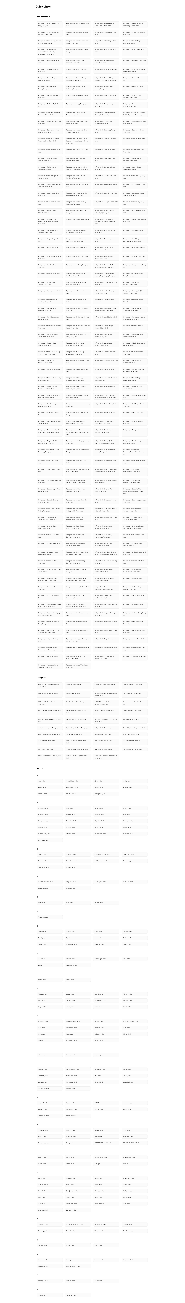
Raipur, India (70, 1157)
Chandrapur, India (128, 854)
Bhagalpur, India (71, 821)
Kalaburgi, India (43, 1021)
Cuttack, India (70, 867)
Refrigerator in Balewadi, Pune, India (134, 60)
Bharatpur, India (128, 821)
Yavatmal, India (71, 1295)
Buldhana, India (128, 833)
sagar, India (41, 1178)
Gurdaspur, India (71, 944)
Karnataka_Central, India (130, 1021)
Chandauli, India (71, 854)
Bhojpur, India (99, 827)
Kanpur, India (99, 1021)
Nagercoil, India (43, 1103)
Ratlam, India (70, 1164)
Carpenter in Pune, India (73, 684)
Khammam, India (71, 1027)
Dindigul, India (70, 888)
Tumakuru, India (128, 1231)
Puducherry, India (43, 1143)
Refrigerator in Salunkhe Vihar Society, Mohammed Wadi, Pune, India (133, 491)
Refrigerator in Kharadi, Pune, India (134, 256)
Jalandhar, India (100, 994)
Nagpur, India (70, 1103)
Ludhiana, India (99, 1055)
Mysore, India (70, 1088)
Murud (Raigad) (128, 1082)
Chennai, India (42, 861)
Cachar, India (42, 854)
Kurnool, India (99, 1040)
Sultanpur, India (99, 1203)
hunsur (40, 965)
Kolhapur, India (99, 1034)
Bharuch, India (42, 827)
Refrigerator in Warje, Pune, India (48, 656)
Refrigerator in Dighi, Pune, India (105, 149)
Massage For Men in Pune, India (76, 719)
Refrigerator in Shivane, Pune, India (49, 543)
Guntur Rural (127, 938)
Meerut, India (127, 1076)
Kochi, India (41, 1034)
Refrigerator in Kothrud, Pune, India (49, 273)
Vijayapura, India (128, 1260)
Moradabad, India (71, 1082)
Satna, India (41, 1191)
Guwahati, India (99, 944)
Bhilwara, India (70, 827)
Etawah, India (99, 902)
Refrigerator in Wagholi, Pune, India (106, 639)
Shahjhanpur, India (72, 1191)
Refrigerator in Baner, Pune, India (76, 69)
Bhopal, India (127, 827)
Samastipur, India (128, 1178)
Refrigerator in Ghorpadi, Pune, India (106, 184)
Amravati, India (127, 787)
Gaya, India (98, 931)
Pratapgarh (98, 1136)
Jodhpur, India (99, 1007)
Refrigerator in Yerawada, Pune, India (134, 656)
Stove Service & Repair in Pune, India (78, 749)
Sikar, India (41, 1197)
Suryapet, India (71, 1210)
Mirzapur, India (42, 1082)
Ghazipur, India (127, 931)
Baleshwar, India (43, 808)
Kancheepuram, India (73, 1021)
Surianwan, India (43, 1210)
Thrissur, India (127, 1224)
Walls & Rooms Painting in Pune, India (49, 755)
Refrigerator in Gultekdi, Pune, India (106, 193)
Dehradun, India (128, 882)
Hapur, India (41, 959)
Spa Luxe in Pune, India (45, 749)
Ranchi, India (42, 1164)
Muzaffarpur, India (43, 1088)
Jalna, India (41, 1000)
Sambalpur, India (43, 1184)
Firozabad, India (43, 917)
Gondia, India (42, 938)
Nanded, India (42, 1109)
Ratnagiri (97, 1164)
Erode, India (41, 902)
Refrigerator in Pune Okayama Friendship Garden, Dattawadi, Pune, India (78, 432)
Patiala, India (99, 1130)
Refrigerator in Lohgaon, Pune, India (49, 291)
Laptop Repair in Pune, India (132, 710)
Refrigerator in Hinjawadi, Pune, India (77, 219)
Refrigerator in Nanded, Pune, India (49, 369)
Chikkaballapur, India (101, 861)
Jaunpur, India (127, 1000)
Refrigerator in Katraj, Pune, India (76, 247)
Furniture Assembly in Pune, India (76, 702)
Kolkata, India (127, 1034)
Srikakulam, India (71, 1203)
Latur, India (41, 1055)
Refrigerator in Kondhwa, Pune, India (77, 265)
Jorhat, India (127, 1007)
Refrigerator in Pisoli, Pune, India (133, 412)
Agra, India (41, 781)
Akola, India (126, 781)
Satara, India (127, 1184)
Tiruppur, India (99, 1231)
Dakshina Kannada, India (45, 882)
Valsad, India (70, 1260)
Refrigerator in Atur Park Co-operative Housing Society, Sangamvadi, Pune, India (47, 52)
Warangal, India (43, 1280)
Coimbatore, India (43, 867)
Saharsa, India (70, 1178)
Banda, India (127, 808)
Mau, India (98, 1076)
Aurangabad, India (100, 794)
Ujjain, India (98, 1245)
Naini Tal (97, 1103)
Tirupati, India (70, 1231)
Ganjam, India (42, 931)
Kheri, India (126, 1027)
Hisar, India (126, 959)
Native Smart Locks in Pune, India (48, 728)
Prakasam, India (71, 1136)
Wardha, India (70, 1280)
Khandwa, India (99, 1027)
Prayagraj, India (128, 1136)
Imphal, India (42, 979)
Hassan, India (70, 959)
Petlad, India (42, 1136)
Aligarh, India (42, 787)
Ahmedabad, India (72, 781)
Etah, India (69, 902)
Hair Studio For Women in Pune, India (49, 710)
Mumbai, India (99, 1082)
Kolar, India (69, 1034)
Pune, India (69, 1143)
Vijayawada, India (43, 1266)
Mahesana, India (100, 1069)
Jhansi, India (70, 1007)
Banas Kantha (99, 808)
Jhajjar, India (42, 1007)
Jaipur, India (70, 994)
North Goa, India (71, 1115)
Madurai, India (42, 1069)
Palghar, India (70, 1130)
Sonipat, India (42, 1203)
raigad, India (42, 1157)
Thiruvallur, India (43, 1224)
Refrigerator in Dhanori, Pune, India (134, 138)
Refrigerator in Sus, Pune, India (132, 578)
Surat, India (126, 1203)
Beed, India (126, 814)
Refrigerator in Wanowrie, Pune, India (77, 647)
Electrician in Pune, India (74, 693)
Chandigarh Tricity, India (102, 854)
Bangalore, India (43, 814)
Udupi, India (70, 1245)
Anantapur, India (71, 794)
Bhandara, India (99, 821)
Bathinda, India (99, 814)
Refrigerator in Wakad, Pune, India (133, 639)
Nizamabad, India (43, 1115)
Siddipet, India (127, 1191)
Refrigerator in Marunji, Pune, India (134, 325)
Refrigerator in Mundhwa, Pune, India (106, 360)
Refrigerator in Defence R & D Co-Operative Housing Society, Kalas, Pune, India (77, 141)
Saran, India (98, 1184)
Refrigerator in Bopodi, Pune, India (105, 95)
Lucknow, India (71, 1055)
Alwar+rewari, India (72, 787)
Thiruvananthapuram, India (74, 1224)
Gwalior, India (127, 944)
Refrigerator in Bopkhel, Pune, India (77, 95)
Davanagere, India (100, 882)
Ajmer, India (98, 781)
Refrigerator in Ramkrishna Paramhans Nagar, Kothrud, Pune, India (134, 452)
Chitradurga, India (128, 861)
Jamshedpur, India (100, 1000)
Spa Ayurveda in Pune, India (103, 740)
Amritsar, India (42, 794)
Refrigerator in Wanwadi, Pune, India (106, 647)
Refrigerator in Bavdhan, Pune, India (106, 69)
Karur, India (41, 1027)
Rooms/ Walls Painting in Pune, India (134, 728)
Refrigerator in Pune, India (131, 430)
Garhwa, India (70, 931)
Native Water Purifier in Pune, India (77, 728)
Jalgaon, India (127, 994)
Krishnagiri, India (71, 1040)
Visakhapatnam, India (73, 1266)
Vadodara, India (43, 1260)
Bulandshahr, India (100, 833)
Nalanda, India (127, 1103)
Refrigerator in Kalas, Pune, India (133, 230)
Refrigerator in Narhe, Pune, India (105, 369)
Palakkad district (43, 1130)
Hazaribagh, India (100, 959)
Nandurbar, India (71, 1109)
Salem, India (98, 1178)
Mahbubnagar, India (72, 1069)
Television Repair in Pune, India (132, 749)
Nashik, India (99, 1109)
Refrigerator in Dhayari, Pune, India (77, 149)
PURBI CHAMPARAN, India (131, 1143)
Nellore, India (127, 1109)
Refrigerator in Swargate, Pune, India (77, 587)
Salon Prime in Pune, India (103, 734)
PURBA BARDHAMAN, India (103, 1143)
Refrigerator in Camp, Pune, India (76, 104)
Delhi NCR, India (43, 888)
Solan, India (98, 1197)
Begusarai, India (43, 821)
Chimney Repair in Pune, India (132, 684)
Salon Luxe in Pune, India (74, 734)
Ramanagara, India (129, 1157)
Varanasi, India (99, 1260)
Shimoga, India (99, 1191)
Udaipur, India (42, 1245)
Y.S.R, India (41, 1295)
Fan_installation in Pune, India (132, 693)
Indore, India (70, 979)
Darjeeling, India (71, 882)
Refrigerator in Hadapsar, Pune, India (106, 202)
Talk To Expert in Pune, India (103, 749)
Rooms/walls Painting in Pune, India (49, 734)
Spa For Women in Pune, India (132, 740)
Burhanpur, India (43, 840)
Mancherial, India (71, 1076)
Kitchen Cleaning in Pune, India (104, 710)
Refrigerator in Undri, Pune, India (133, 604)
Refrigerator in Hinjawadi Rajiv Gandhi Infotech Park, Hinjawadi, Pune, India (48, 221)
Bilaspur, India (70, 833)
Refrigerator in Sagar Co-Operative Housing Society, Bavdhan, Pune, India (106, 471)
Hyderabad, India (71, 965)
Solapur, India (127, 1197)
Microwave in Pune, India (131, 719)
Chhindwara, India (72, 861)
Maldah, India (127, 1069)
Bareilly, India (70, 814)
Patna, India (126, 1130)
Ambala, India (99, 787)
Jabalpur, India (42, 994)
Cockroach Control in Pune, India (48, 693)
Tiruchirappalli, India (44, 1231)
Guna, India (98, 938)
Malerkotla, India (43, 1076)
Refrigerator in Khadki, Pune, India (77, 256)
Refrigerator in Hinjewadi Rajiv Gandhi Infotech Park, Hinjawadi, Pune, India (105, 221)
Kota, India (41, 1040)
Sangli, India (70, 1184)
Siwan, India (70, 1197)
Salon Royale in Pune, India (46, 740)
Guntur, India (42, 944)
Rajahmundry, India (101, 1157)
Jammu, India (70, 1000)
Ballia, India (69, 808)
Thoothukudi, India (100, 1224)
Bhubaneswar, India (44, 833)
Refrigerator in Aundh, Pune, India (133, 49)
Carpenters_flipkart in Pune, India (105, 684)
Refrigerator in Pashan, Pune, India (105, 404)
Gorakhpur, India (71, 938)
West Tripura (98, 1280)
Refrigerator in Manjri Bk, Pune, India (106, 317)
